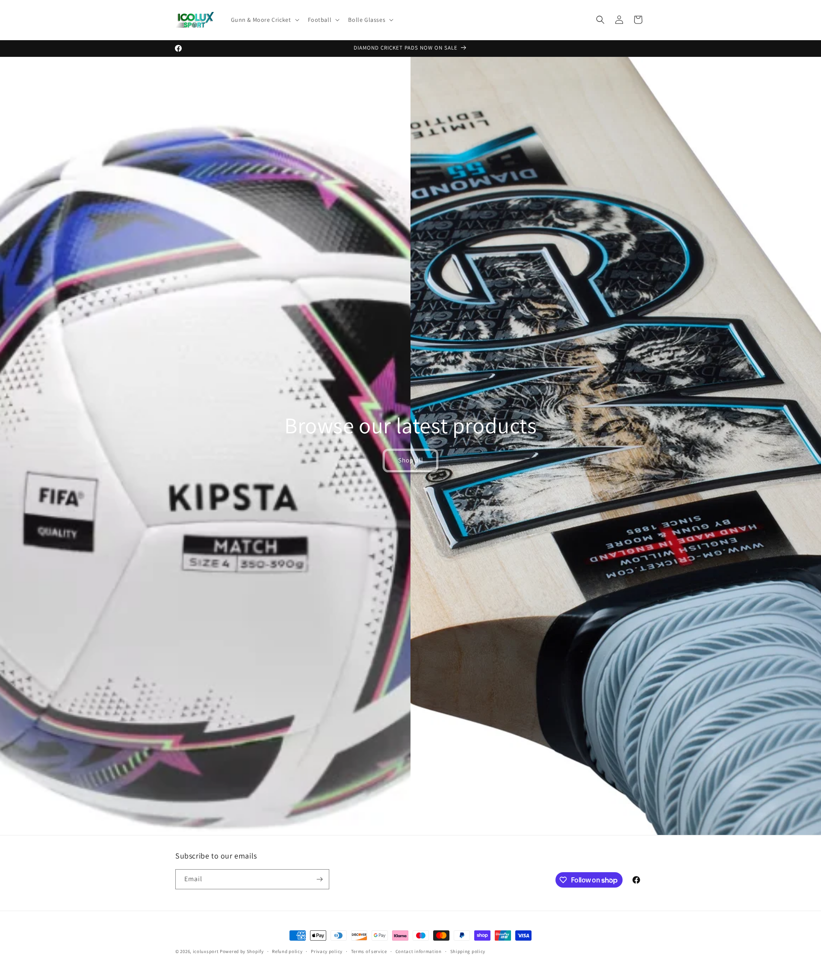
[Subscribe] (319, 879)
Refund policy (287, 951)
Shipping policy (468, 951)
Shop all (410, 460)
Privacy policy (327, 951)
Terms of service (369, 951)
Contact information (419, 951)
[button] (264, 20)
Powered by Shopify (242, 951)
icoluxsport (206, 951)
